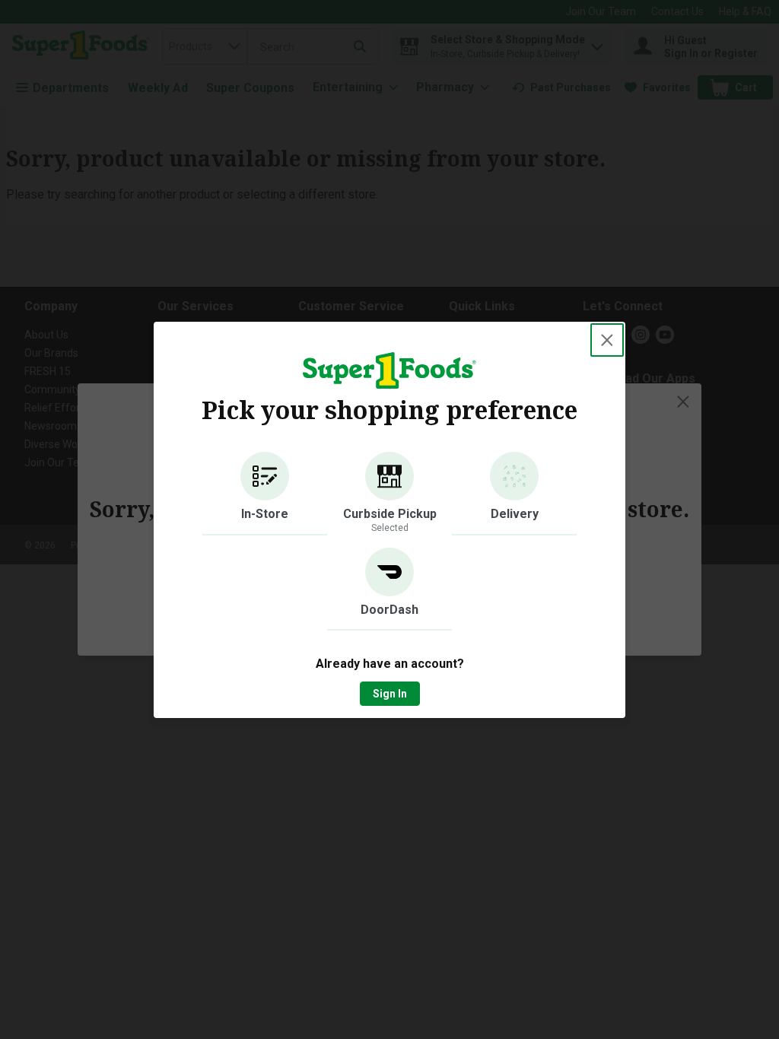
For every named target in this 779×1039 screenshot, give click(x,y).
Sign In (390, 694)
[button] (264, 493)
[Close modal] (607, 340)
